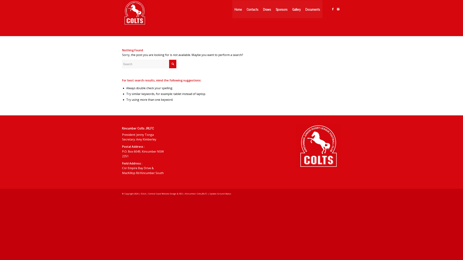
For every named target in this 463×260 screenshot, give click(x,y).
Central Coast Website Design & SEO (165, 193)
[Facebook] (332, 9)
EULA (143, 193)
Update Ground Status (220, 193)
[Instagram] (338, 9)
